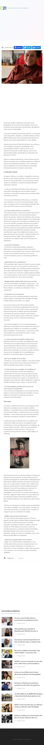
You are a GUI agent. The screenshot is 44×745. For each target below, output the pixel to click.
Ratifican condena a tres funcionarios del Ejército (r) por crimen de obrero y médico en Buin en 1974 (28, 718)
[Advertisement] (22, 102)
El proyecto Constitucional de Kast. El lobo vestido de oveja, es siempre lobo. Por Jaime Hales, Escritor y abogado (27, 642)
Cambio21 (21, 558)
